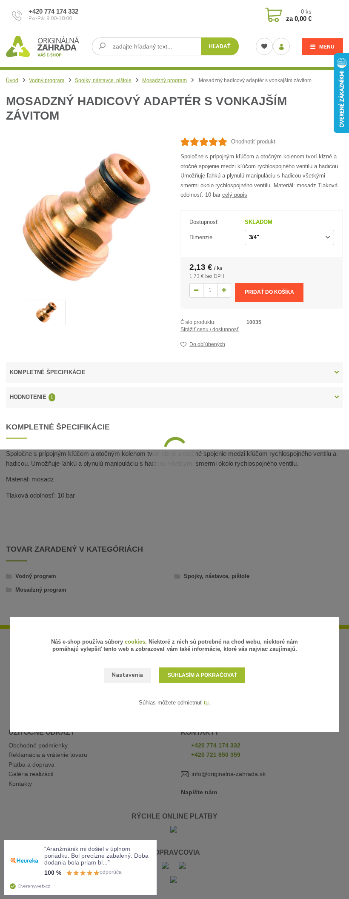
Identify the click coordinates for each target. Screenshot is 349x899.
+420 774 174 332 (53, 11)
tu (206, 702)
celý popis (234, 195)
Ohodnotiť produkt (253, 141)
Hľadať (219, 46)
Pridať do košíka (269, 292)
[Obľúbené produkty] (264, 46)
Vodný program (46, 80)
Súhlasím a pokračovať (202, 675)
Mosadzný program (164, 80)
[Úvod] (46, 46)
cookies (135, 641)
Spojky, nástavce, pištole (103, 80)
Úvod (12, 80)
